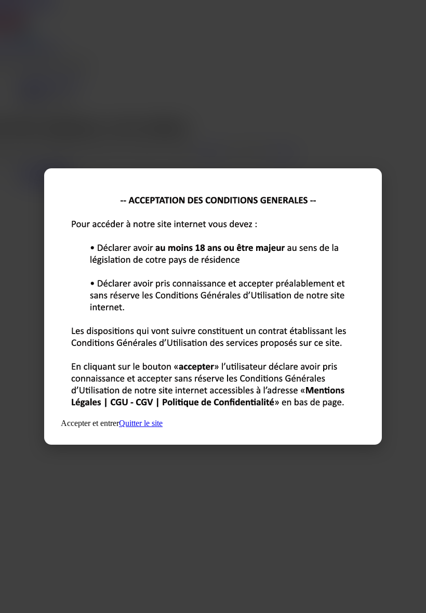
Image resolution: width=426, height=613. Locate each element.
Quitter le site (141, 423)
